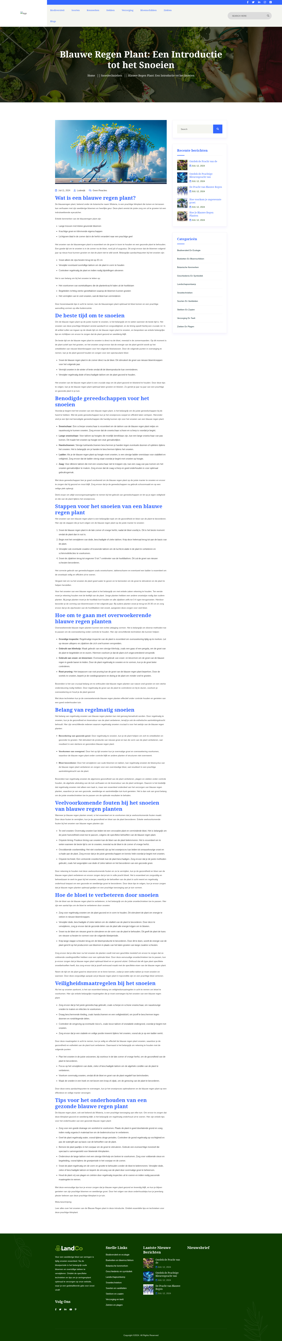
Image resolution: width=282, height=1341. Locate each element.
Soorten (76, 10)
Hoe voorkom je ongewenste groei (205, 201)
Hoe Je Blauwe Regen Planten (201, 214)
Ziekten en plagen (185, 326)
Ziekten (168, 10)
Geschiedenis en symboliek (190, 276)
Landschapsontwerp (186, 284)
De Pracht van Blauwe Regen (205, 187)
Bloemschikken (148, 10)
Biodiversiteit (57, 10)
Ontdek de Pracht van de (203, 161)
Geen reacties (99, 190)
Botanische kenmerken (188, 267)
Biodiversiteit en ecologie (188, 250)
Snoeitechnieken (185, 292)
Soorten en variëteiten (187, 301)
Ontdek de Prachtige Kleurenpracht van (201, 175)
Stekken (110, 10)
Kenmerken (93, 10)
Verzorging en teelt (186, 318)
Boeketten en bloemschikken (190, 259)
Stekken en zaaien (186, 309)
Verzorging (127, 10)
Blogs (53, 21)
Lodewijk (80, 190)
